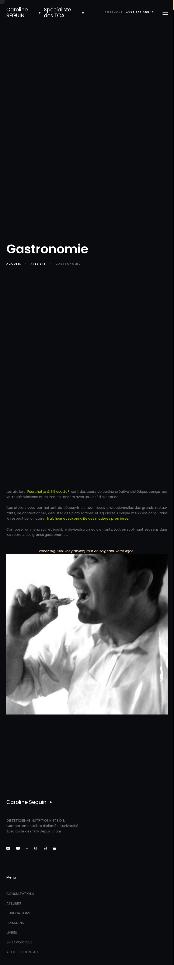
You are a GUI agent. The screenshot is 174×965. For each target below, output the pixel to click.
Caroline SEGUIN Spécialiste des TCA (38, 13)
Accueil (13, 264)
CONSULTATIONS (20, 893)
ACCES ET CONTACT (23, 952)
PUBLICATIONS (18, 913)
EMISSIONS (15, 922)
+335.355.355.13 (140, 12)
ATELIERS (38, 264)
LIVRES (11, 932)
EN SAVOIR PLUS (19, 942)
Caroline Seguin (26, 802)
